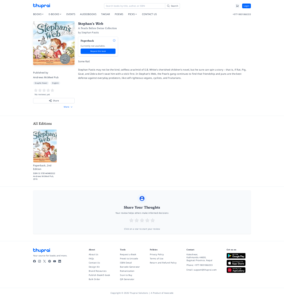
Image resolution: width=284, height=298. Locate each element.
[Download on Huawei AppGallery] (239, 270)
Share (56, 100)
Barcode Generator (130, 266)
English (55, 83)
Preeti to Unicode (129, 258)
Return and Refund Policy (163, 262)
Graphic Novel (41, 83)
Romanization (127, 271)
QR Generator (127, 279)
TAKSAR (105, 14)
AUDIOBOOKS (88, 14)
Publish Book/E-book (99, 275)
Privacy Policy (157, 254)
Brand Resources (97, 271)
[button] (68, 106)
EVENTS (70, 14)
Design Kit (94, 266)
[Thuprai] (41, 6)
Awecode (169, 293)
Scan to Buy (126, 275)
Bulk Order (94, 279)
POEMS (119, 14)
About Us (93, 254)
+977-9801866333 (242, 14)
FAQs (91, 258)
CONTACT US (149, 14)
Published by (40, 72)
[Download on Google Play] (239, 256)
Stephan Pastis (90, 32)
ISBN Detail (126, 262)
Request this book (98, 51)
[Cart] (237, 6)
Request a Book (128, 254)
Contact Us (94, 262)
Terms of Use (156, 258)
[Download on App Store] (239, 263)
